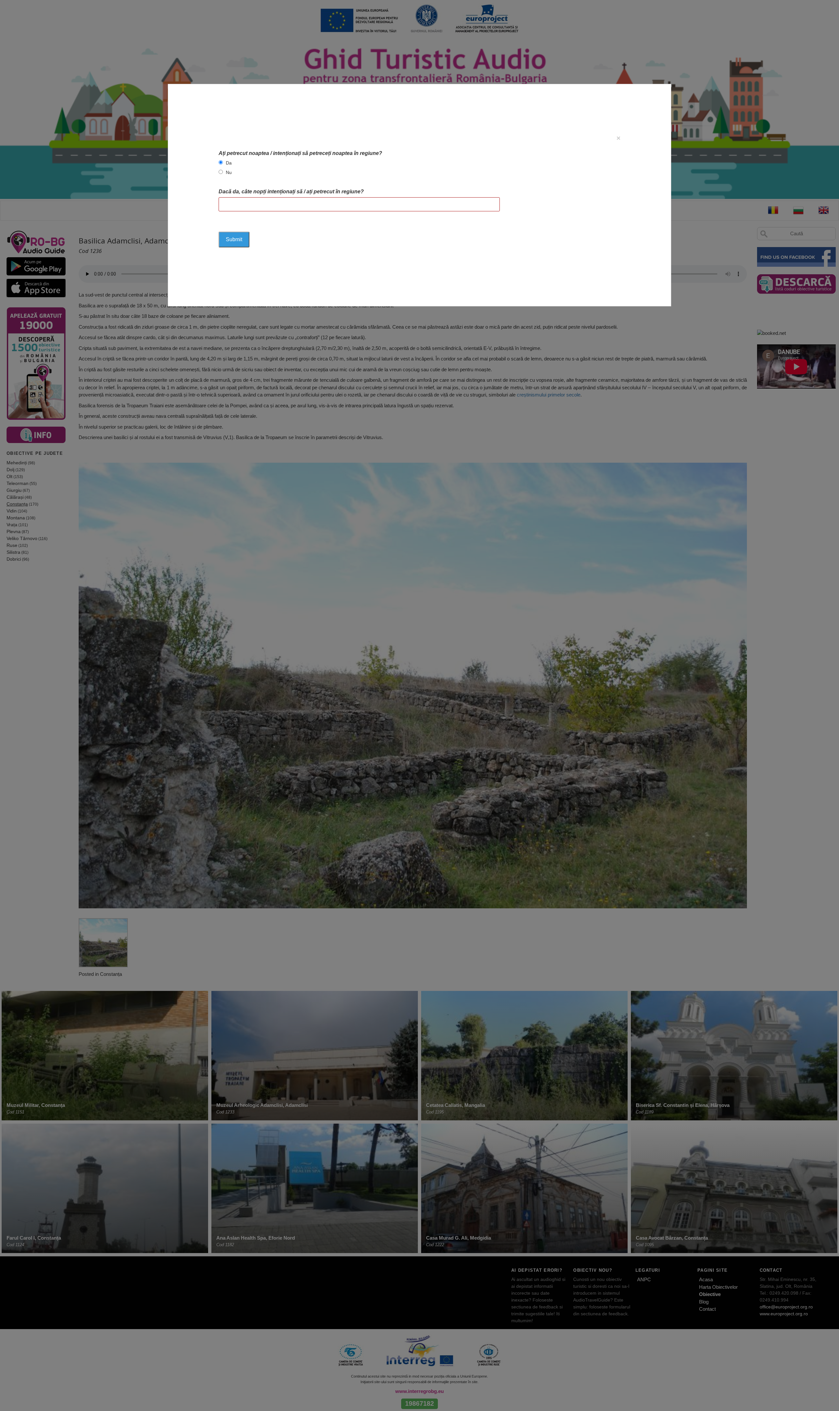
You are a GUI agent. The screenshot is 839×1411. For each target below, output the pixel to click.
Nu (229, 172)
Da (229, 162)
